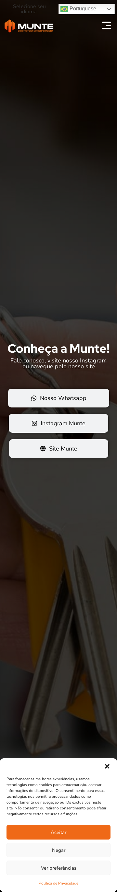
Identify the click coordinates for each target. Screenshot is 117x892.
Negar (58, 850)
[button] (107, 766)
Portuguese (82, 8)
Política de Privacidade (58, 883)
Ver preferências (58, 868)
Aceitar (58, 832)
